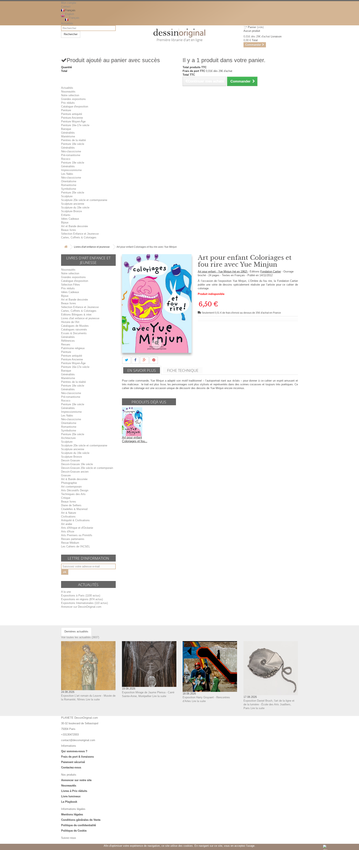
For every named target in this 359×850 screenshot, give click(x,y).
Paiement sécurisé (73, 762)
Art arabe (66, 524)
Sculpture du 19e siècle (75, 207)
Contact (65, 6)
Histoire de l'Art (70, 322)
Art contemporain (71, 486)
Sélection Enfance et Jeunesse (80, 233)
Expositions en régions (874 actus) (82, 599)
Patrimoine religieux (73, 348)
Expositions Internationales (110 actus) (84, 603)
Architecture (68, 438)
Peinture (66, 110)
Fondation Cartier (270, 271)
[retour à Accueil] (66, 247)
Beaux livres (68, 230)
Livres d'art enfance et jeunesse (92, 246)
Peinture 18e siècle (72, 143)
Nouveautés (68, 91)
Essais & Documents (74, 333)
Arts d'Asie (67, 531)
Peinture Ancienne (72, 117)
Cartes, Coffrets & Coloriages (78, 237)
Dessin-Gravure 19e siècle (77, 464)
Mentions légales (72, 814)
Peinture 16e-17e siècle (75, 125)
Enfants (65, 215)
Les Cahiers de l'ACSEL (75, 546)
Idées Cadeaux (70, 218)
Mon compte (68, 2)
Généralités (68, 132)
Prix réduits (68, 102)
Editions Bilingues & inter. (76, 314)
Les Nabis (67, 173)
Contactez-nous (71, 767)
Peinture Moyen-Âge (73, 121)
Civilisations (68, 516)
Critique (65, 497)
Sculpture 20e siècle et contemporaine (84, 200)
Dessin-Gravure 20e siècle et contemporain (87, 467)
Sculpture (67, 196)
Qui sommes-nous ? (74, 751)
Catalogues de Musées (75, 325)
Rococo (65, 158)
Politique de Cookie (73, 830)
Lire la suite (93, 699)
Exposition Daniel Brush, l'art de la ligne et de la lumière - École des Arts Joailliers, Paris (268, 704)
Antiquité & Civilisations (75, 520)
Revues (65, 344)
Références (68, 340)
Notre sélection (70, 95)
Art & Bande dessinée (74, 479)
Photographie (69, 482)
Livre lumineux (70, 796)
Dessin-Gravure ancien (75, 471)
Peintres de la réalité (73, 140)
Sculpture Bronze (71, 211)
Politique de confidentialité (78, 825)
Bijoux (65, 222)
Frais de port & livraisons (77, 756)
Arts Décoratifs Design (74, 490)
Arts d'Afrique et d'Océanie (77, 527)
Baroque (66, 129)
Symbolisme (68, 188)
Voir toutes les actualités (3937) (80, 637)
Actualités (67, 23)
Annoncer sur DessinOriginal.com (81, 606)
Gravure (66, 475)
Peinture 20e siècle (72, 192)
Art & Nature (68, 512)
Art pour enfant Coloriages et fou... (134, 439)
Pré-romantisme (70, 155)
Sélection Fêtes (70, 284)
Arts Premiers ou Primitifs (76, 535)
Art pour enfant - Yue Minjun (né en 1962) (223, 271)
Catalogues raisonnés (74, 329)
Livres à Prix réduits (74, 790)
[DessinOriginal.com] (179, 33)
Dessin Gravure (70, 460)
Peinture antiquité (71, 114)
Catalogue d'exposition (74, 106)
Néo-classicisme (71, 151)
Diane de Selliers (71, 505)
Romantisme (68, 185)
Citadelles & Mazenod (74, 509)
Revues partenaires (72, 539)
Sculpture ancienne (72, 203)
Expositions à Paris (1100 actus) (80, 595)
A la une (66, 591)
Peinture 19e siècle (72, 162)
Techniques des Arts (73, 494)
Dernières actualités (76, 631)
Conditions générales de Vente (80, 819)
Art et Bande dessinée (74, 226)
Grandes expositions (73, 99)
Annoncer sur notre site (76, 780)
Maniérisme (68, 136)
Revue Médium (70, 542)
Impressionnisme (71, 170)
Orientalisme (68, 181)
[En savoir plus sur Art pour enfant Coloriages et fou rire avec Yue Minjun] (132, 421)
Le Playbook (69, 801)
